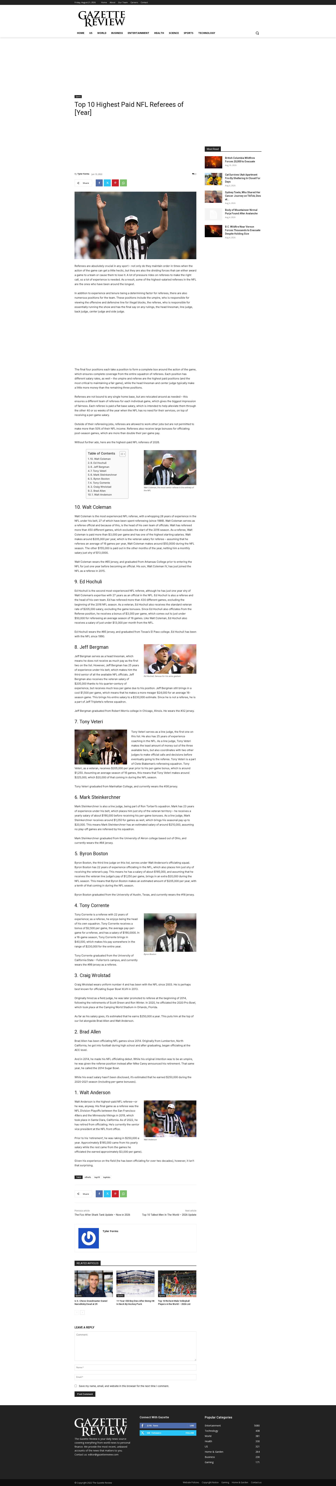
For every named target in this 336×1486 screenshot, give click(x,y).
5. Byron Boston (100, 478)
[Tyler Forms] (88, 1238)
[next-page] (82, 1312)
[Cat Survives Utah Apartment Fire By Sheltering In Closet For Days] (213, 179)
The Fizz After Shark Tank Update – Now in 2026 (102, 1214)
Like (192, 1425)
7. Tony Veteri (98, 470)
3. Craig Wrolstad (100, 486)
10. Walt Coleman (100, 458)
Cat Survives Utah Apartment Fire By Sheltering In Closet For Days (242, 178)
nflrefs (88, 1177)
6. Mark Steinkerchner (103, 474)
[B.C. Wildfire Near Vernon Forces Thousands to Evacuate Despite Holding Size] (213, 231)
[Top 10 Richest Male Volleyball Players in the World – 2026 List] (177, 1283)
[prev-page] (77, 1312)
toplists (106, 1177)
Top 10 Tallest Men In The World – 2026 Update (169, 1214)
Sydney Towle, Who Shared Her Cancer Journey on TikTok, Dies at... (243, 196)
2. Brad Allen (98, 490)
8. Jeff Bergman (99, 466)
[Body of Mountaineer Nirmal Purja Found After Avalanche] (213, 214)
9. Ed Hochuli (98, 462)
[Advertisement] (168, 63)
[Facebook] (99, 182)
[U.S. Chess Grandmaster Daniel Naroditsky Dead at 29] (94, 1283)
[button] (257, 33)
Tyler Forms (83, 173)
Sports (78, 96)
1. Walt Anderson (102, 494)
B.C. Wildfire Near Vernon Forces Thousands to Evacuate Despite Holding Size (242, 230)
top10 (97, 1177)
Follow (190, 1433)
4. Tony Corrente (100, 482)
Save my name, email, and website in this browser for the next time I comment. (124, 1385)
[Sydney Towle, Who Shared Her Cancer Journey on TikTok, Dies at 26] (213, 197)
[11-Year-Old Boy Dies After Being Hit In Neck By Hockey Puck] (135, 1283)
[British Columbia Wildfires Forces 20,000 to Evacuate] (213, 162)
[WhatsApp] (123, 182)
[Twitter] (107, 182)
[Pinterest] (115, 182)
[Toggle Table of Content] (121, 454)
